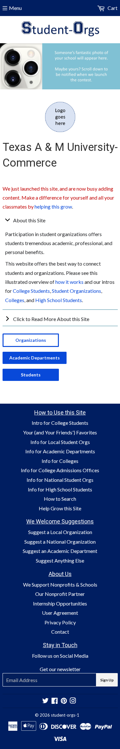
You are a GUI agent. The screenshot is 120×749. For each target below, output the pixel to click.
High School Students (58, 300)
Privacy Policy (60, 622)
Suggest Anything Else (60, 560)
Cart (112, 8)
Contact (60, 632)
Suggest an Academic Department (60, 551)
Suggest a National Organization (60, 542)
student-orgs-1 (65, 715)
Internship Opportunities (60, 603)
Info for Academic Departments (60, 451)
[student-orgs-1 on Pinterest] (63, 701)
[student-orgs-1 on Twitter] (45, 701)
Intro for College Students (60, 423)
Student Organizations (76, 291)
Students (31, 374)
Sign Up (107, 680)
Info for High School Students (60, 489)
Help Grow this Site (60, 508)
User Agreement (60, 613)
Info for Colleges (60, 461)
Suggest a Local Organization (60, 532)
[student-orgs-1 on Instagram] (73, 701)
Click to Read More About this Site (51, 319)
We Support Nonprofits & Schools (60, 584)
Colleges (14, 300)
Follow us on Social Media (60, 656)
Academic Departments (34, 357)
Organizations (30, 340)
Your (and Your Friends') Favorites (60, 432)
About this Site (29, 220)
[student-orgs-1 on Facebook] (54, 701)
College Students (31, 291)
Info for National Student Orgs (60, 480)
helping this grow (53, 206)
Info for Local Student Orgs (60, 442)
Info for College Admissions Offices (60, 470)
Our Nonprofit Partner (60, 594)
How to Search (60, 499)
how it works (69, 282)
